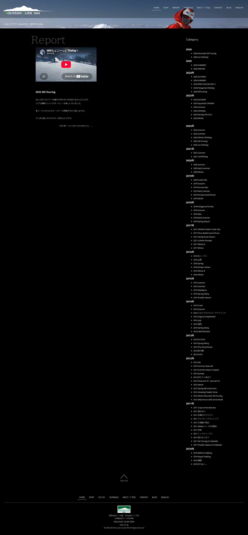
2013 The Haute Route (202, 347)
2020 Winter (198, 172)
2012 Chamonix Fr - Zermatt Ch (206, 381)
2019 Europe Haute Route (204, 194)
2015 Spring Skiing (201, 294)
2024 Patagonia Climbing (203, 88)
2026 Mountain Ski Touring (204, 53)
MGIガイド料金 (203, 7)
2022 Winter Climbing (202, 137)
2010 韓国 (197, 460)
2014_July (197, 320)
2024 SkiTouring (200, 91)
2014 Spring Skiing (201, 327)
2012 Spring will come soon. (205, 388)
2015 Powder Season (202, 297)
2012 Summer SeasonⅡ (203, 366)
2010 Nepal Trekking (202, 456)
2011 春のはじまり (201, 437)
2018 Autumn (199, 210)
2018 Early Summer (201, 217)
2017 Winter (198, 248)
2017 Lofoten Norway (202, 240)
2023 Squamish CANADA (203, 103)
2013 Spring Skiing (201, 343)
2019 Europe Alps (200, 187)
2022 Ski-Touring (200, 141)
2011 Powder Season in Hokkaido (207, 445)
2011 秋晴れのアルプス (203, 415)
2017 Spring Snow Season (204, 236)
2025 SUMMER (199, 65)
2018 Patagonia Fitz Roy (203, 206)
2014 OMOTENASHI (201, 331)
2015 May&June (200, 290)
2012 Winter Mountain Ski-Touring (207, 396)
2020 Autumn (199, 164)
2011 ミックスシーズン (203, 433)
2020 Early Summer (201, 168)
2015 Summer (199, 286)
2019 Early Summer (201, 191)
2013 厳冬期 (198, 350)
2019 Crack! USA (200, 180)
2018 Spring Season (201, 221)
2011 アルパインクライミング (205, 418)
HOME (156, 7)
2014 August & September (204, 316)
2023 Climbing (199, 110)
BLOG (228, 7)
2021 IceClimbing (200, 156)
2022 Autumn (199, 130)
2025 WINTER (199, 69)
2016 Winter (198, 274)
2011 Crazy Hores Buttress (204, 407)
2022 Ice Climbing (200, 145)
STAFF (165, 7)
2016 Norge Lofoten (201, 267)
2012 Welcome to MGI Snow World (208, 399)
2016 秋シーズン (200, 256)
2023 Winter (198, 118)
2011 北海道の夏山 (201, 422)
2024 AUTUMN (199, 76)
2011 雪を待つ (199, 411)
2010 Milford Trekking (202, 453)
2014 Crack (198, 305)
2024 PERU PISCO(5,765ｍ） (205, 84)
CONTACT (218, 7)
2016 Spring (198, 263)
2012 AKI (197, 362)
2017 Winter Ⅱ (199, 244)
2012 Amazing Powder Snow (205, 392)
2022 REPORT (23, 24)
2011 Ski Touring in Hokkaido (205, 441)
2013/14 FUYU (199, 339)
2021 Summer (199, 152)
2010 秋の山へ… (200, 464)
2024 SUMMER (199, 80)
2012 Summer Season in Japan (206, 369)
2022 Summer (199, 133)
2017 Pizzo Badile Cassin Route (206, 233)
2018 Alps (197, 214)
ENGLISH (239, 7)
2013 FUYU (198, 354)
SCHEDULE (188, 7)
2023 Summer (199, 107)
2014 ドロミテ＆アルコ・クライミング (209, 313)
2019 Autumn (199, 183)
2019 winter (198, 198)
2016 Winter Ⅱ (199, 271)
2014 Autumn (199, 309)
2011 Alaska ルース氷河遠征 (205, 426)
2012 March (198, 384)
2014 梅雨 (197, 324)
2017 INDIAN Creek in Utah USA (206, 229)
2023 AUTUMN (199, 99)
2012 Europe (198, 373)
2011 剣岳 (197, 430)
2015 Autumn (199, 282)
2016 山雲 (197, 259)
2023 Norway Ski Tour (202, 114)
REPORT (176, 7)
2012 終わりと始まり (202, 377)
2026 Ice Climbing (200, 57)
